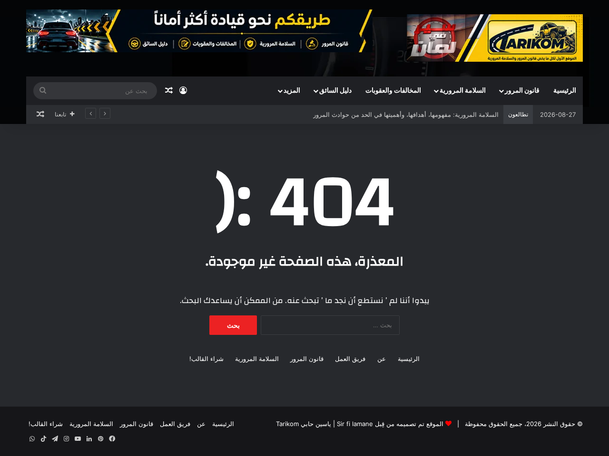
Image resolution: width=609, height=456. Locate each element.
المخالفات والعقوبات (393, 90)
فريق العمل (350, 358)
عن (381, 358)
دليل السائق (335, 90)
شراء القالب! (206, 358)
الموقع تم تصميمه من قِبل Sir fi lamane (390, 424)
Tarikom (287, 424)
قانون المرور (522, 90)
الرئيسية (564, 90)
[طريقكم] (495, 38)
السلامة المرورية (463, 90)
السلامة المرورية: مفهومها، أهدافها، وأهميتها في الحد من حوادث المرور (406, 114)
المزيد (292, 90)
